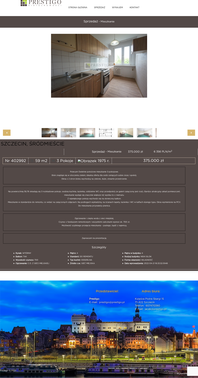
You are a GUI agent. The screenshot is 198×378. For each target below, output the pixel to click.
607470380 (153, 305)
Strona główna (77, 8)
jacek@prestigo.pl (155, 309)
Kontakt (134, 8)
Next (138, 78)
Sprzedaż (99, 8)
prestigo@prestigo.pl (112, 302)
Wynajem (117, 8)
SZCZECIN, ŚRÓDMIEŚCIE (32, 143)
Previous (62, 78)
